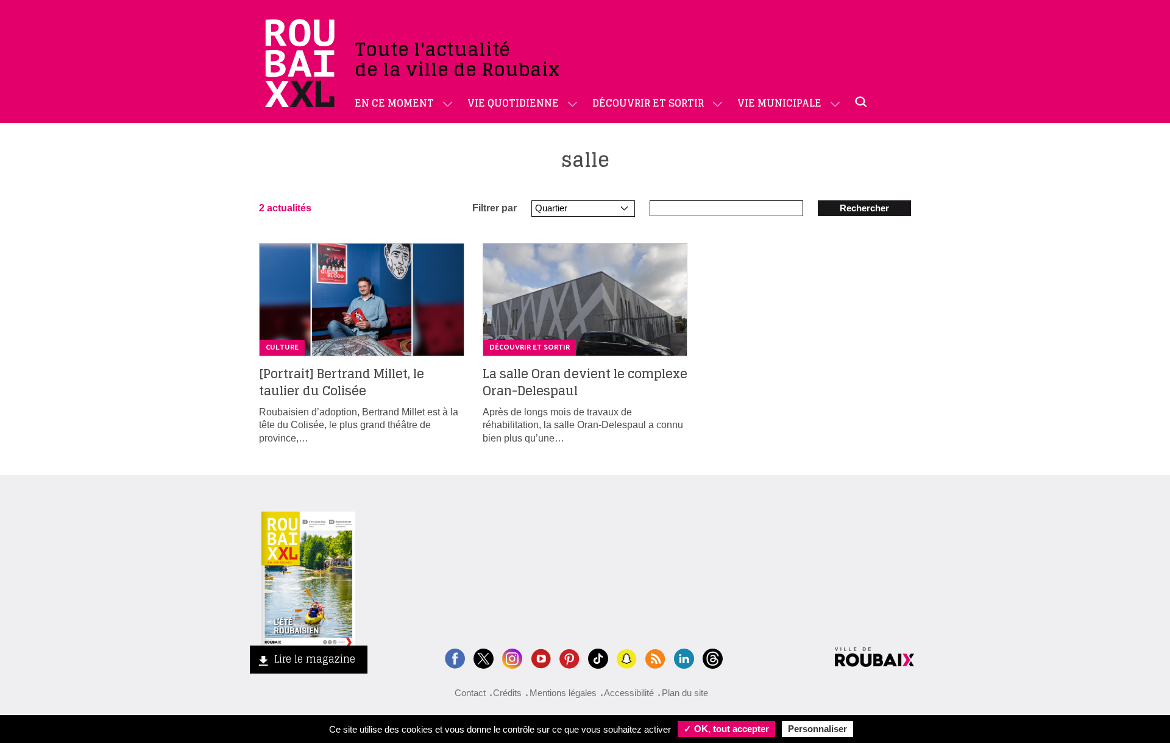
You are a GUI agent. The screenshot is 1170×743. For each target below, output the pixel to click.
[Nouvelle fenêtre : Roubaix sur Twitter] (483, 657)
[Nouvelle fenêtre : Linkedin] (684, 657)
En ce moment (394, 102)
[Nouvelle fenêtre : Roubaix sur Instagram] (512, 657)
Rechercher (864, 208)
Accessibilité (629, 693)
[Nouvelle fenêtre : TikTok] (598, 657)
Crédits (507, 693)
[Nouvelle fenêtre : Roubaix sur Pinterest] (569, 657)
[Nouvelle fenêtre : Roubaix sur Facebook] (455, 657)
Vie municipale (779, 102)
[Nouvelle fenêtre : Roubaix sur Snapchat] (627, 657)
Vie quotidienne (513, 102)
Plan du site (685, 693)
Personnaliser (817, 729)
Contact (470, 693)
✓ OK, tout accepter (726, 729)
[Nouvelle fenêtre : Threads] (713, 657)
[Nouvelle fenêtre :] (541, 657)
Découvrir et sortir (648, 102)
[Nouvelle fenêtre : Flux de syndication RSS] (655, 657)
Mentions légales (563, 693)
